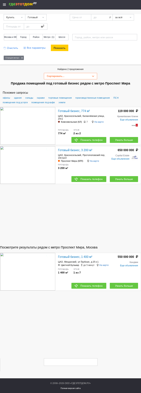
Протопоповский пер (93, 155)
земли (62, 102)
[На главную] (27, 4)
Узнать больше (124, 139)
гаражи (41, 98)
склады (29, 98)
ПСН (116, 98)
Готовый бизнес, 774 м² (74, 111)
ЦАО (60, 116)
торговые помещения (60, 98)
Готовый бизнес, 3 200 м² (75, 150)
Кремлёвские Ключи (127, 116)
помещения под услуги (15, 102)
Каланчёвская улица (93, 116)
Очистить (12, 47)
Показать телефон (91, 139)
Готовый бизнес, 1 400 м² (75, 256)
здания (18, 98)
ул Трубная (83, 262)
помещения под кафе (43, 102)
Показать (60, 47)
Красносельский (72, 116)
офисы (6, 98)
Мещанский (70, 262)
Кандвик (134, 262)
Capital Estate (122, 155)
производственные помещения (92, 98)
